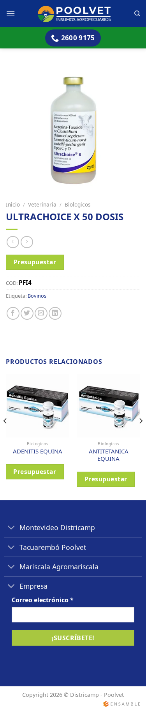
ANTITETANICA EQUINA (108, 455)
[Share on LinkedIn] (55, 313)
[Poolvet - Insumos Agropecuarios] (74, 13)
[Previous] (5, 437)
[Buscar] (137, 13)
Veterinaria (42, 204)
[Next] (140, 437)
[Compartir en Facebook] (13, 313)
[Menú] (10, 13)
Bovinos (37, 295)
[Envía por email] (41, 313)
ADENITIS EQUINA (37, 451)
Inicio (13, 204)
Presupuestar (35, 262)
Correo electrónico (43, 600)
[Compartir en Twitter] (27, 313)
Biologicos (78, 204)
